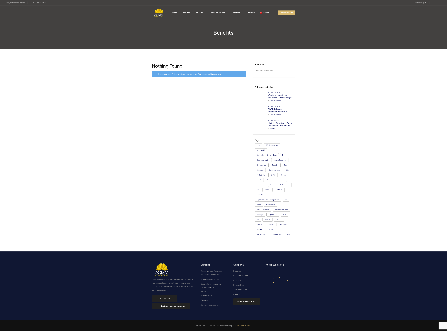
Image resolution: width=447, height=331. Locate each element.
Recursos (236, 12)
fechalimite (261, 175)
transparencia (261, 234)
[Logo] (159, 12)
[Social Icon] (432, 2)
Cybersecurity (261, 165)
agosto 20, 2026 (274, 92)
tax (258, 219)
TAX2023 (279, 219)
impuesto (281, 180)
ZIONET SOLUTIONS (243, 325)
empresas (260, 170)
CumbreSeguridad (279, 160)
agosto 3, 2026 (273, 120)
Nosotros (186, 12)
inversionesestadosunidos (279, 185)
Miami (259, 205)
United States (277, 234)
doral (286, 165)
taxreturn (272, 229)
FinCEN (273, 175)
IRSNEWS (279, 190)
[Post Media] (260, 96)
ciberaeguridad (262, 160)
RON (284, 214)
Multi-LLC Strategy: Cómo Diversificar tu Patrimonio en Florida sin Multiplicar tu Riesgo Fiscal (280, 126)
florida (283, 175)
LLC (286, 200)
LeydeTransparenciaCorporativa (268, 200)
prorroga (260, 214)
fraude (269, 180)
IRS (258, 190)
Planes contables (263, 210)
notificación (270, 205)
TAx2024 (260, 224)
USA (288, 234)
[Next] (293, 87)
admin (272, 129)
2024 (258, 145)
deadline (275, 165)
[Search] (291, 70)
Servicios (199, 12)
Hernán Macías (275, 101)
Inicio (174, 12)
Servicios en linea (217, 12)
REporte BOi (273, 214)
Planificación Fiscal (281, 210)
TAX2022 (268, 219)
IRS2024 (267, 190)
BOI (283, 155)
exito (287, 170)
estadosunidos (274, 170)
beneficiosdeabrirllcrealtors (267, 155)
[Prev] (291, 87)
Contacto (251, 12)
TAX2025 (271, 224)
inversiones (261, 185)
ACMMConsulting (272, 145)
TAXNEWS (283, 224)
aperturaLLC (261, 150)
